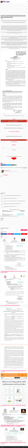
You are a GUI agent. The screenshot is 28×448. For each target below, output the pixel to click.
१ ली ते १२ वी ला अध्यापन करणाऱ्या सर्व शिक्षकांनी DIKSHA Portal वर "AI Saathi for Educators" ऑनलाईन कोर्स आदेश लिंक (13, 272)
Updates (3, 14)
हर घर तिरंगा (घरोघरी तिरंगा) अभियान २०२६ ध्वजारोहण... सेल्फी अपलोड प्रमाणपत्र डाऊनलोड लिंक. (13, 405)
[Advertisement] (14, 8)
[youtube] (24, 234)
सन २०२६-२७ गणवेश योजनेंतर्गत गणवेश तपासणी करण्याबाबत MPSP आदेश (10, 305)
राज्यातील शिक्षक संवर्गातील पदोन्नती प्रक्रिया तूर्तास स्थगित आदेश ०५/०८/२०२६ (10, 206)
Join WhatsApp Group (14, 141)
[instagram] (10, 234)
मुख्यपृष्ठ (1, 14)
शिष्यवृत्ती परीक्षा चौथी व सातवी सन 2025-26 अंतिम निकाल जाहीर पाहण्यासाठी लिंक (10, 198)
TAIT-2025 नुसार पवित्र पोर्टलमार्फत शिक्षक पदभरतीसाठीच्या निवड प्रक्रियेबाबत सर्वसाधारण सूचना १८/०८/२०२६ (13, 195)
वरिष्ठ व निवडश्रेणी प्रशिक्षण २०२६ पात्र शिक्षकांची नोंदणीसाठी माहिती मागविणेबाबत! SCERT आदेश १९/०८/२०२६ (13, 443)
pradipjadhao (2, 18)
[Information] (14, 212)
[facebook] (4, 234)
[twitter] (17, 234)
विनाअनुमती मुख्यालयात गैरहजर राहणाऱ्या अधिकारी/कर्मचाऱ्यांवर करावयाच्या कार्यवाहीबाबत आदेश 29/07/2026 (12, 203)
